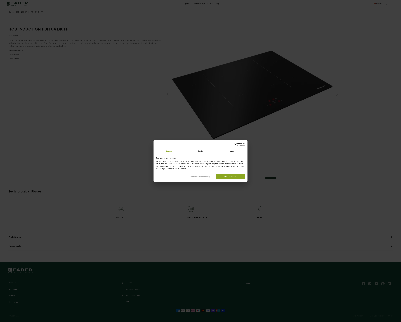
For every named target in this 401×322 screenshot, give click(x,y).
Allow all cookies (230, 177)
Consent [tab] (169, 151)
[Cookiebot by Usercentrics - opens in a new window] (236, 144)
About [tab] (232, 151)
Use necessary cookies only (200, 177)
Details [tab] (200, 151)
